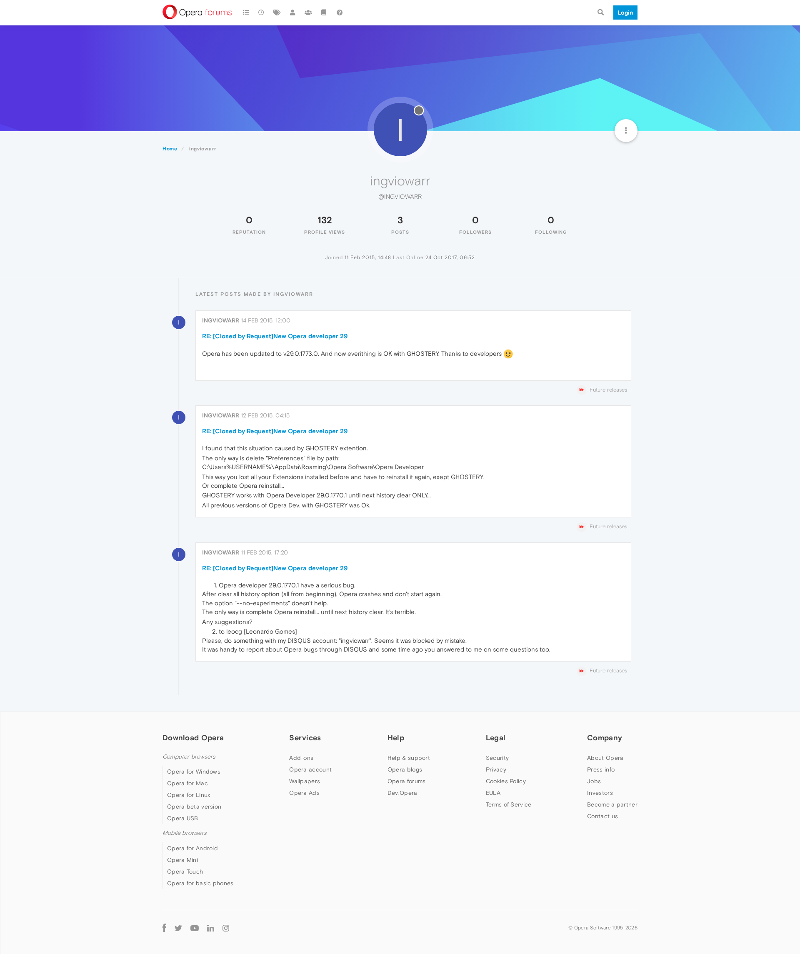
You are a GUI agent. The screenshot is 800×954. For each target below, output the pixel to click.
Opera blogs (405, 769)
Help (396, 737)
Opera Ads (304, 792)
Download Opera (193, 737)
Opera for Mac (187, 783)
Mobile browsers (184, 833)
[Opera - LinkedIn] (210, 928)
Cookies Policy (506, 781)
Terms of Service (509, 804)
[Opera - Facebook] (164, 928)
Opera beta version (194, 806)
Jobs (594, 781)
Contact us (602, 816)
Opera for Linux (188, 795)
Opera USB (182, 818)
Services (305, 737)
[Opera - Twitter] (178, 928)
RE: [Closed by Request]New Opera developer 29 (275, 336)
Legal (496, 737)
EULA (493, 792)
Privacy (496, 769)
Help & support (409, 757)
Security (497, 757)
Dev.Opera (403, 792)
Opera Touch (185, 871)
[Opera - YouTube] (194, 928)
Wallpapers (304, 781)
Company (604, 737)
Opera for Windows (193, 771)
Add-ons (301, 757)
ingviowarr (220, 320)
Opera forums (407, 781)
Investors (600, 792)
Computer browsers (188, 756)
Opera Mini (182, 860)
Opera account (310, 769)
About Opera (605, 757)
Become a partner (612, 804)
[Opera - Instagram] (225, 928)
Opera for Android (192, 848)
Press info (601, 769)
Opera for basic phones (200, 883)
